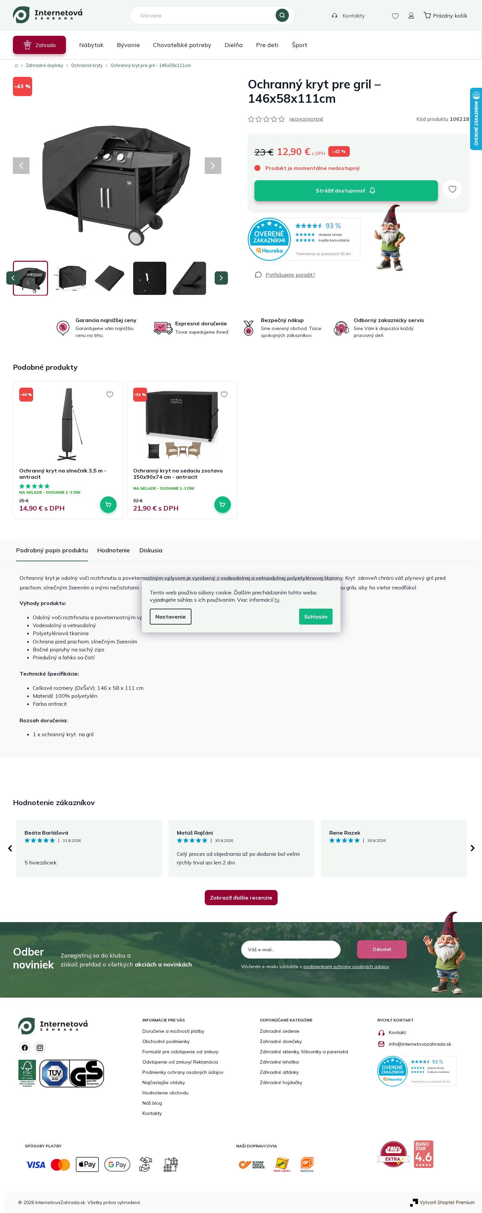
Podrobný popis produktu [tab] (52, 550)
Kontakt (397, 1032)
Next (473, 848)
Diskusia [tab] (150, 550)
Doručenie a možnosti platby (173, 1031)
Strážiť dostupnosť (340, 190)
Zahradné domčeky (281, 1041)
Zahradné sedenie (279, 1031)
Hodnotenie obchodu (165, 1093)
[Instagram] (39, 1047)
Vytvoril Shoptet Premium (447, 1202)
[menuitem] (39, 45)
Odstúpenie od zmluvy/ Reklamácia (180, 1062)
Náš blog (152, 1103)
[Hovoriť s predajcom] (284, 275)
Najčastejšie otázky (163, 1082)
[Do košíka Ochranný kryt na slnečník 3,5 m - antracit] (108, 504)
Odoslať (382, 949)
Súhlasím (316, 616)
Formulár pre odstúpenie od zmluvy (180, 1052)
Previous (10, 848)
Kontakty (354, 15)
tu (277, 599)
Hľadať (282, 15)
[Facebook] (24, 1047)
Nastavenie (170, 616)
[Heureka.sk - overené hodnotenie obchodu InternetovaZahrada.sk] (304, 239)
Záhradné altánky (279, 1072)
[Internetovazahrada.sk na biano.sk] (425, 1156)
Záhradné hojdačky (281, 1082)
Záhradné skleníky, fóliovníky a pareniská (304, 1052)
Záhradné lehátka (279, 1062)
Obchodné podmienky (165, 1041)
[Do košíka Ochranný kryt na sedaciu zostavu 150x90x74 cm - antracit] (222, 504)
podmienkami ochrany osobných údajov (346, 966)
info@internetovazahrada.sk (420, 1044)
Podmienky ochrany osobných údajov (182, 1072)
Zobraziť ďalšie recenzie (241, 897)
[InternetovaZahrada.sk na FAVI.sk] (395, 1156)
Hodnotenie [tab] (113, 550)
